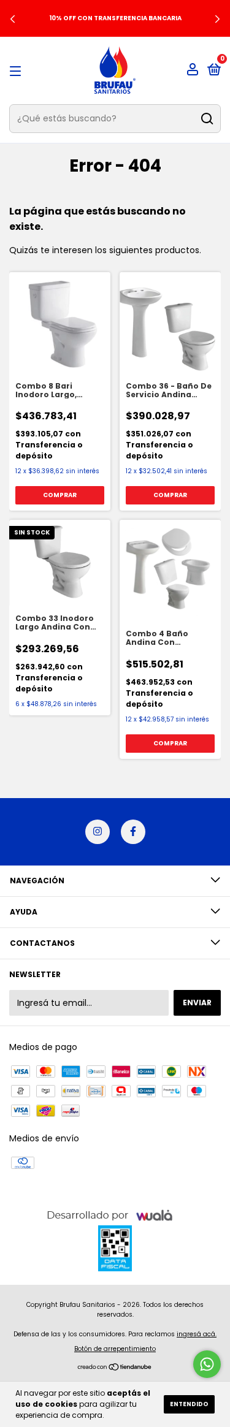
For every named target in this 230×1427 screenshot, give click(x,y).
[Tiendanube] (115, 1368)
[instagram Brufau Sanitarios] (97, 832)
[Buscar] (206, 119)
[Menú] (17, 70)
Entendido (189, 1404)
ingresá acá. (197, 1334)
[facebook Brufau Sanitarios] (133, 832)
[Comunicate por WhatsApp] (207, 1364)
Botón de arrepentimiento (115, 1348)
